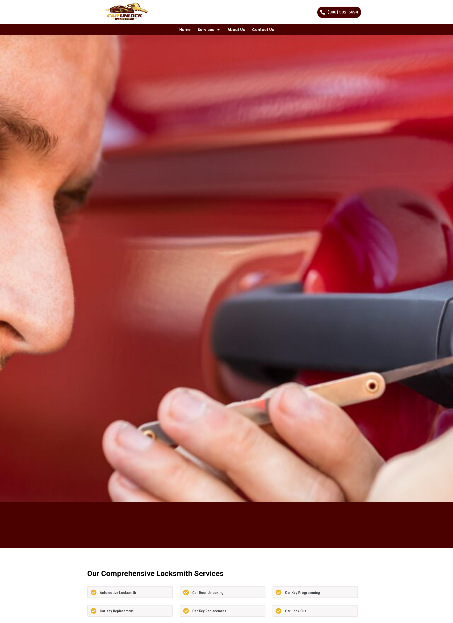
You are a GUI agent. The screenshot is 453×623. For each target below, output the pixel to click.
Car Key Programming (302, 592)
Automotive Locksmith (118, 592)
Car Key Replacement (117, 611)
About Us (236, 29)
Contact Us (263, 29)
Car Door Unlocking (207, 592)
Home (185, 29)
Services (206, 29)
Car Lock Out (295, 611)
